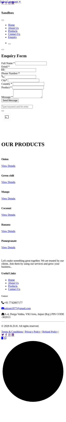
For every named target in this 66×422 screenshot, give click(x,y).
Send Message (10, 100)
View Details (8, 165)
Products (12, 31)
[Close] (2, 20)
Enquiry (12, 37)
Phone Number (10, 73)
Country (6, 83)
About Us (13, 28)
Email (5, 66)
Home (11, 25)
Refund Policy (50, 331)
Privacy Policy (32, 331)
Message (7, 97)
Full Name (8, 63)
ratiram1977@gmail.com (17, 308)
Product (6, 87)
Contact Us (14, 34)
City (4, 80)
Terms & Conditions (12, 331)
